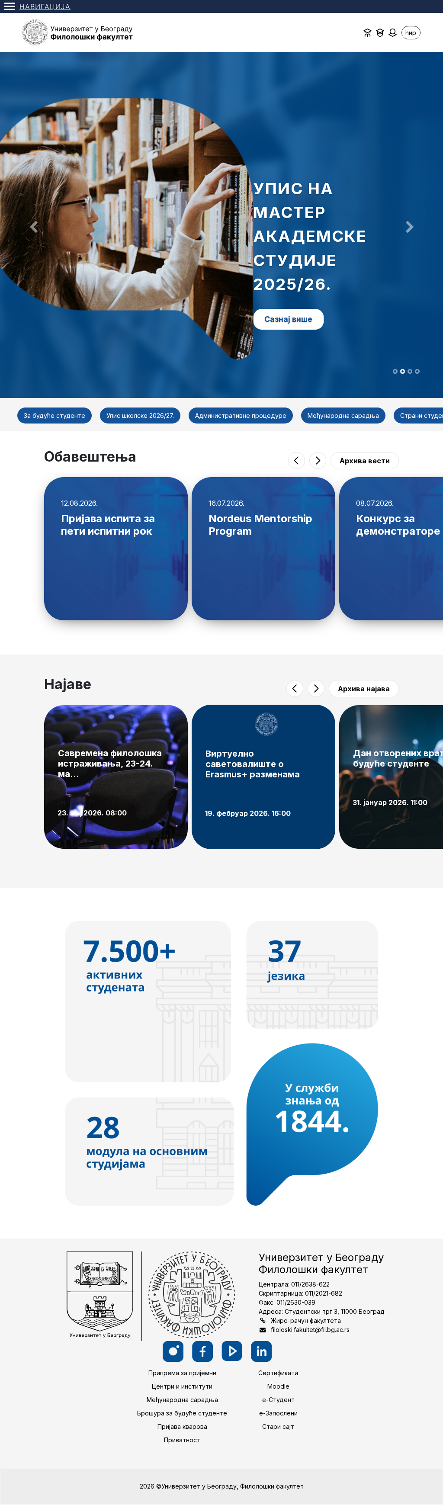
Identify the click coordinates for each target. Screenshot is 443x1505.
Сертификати (278, 1373)
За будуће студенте (54, 415)
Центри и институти (182, 1386)
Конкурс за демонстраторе (398, 524)
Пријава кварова (182, 1426)
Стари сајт (278, 1426)
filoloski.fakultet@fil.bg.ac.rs (310, 1329)
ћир (410, 32)
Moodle (278, 1386)
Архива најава (364, 688)
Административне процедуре (240, 415)
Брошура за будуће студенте (182, 1413)
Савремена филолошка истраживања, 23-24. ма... (110, 763)
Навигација (45, 6)
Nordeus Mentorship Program (260, 524)
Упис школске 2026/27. (140, 415)
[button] (33, 225)
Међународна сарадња (343, 415)
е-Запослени (278, 1413)
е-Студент (278, 1399)
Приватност (182, 1440)
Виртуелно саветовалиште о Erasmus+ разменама (252, 764)
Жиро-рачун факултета (306, 1320)
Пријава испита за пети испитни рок (108, 524)
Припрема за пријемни (182, 1373)
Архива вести (365, 460)
